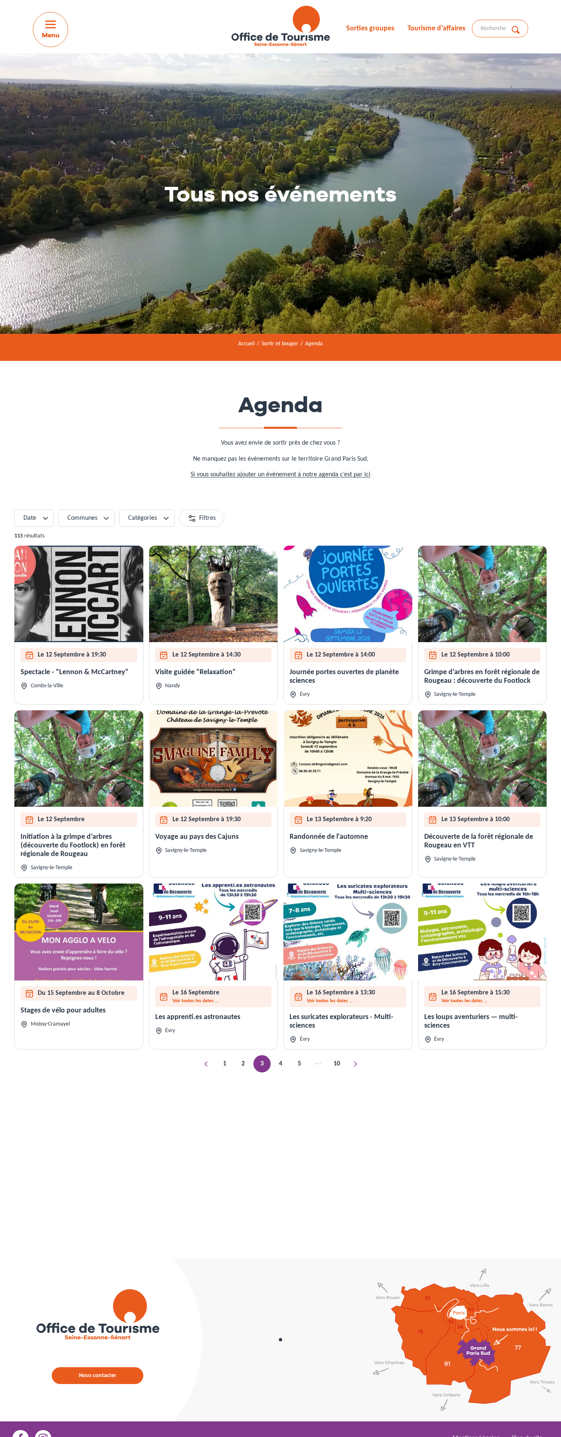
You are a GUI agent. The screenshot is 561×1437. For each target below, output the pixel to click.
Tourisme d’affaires (436, 28)
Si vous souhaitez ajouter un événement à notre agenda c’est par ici (280, 474)
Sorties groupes (370, 28)
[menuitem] (280, 27)
